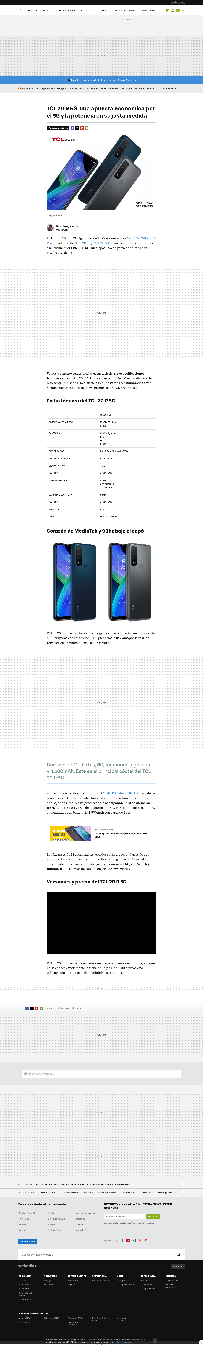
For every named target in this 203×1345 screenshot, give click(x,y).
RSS (140, 1240)
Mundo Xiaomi (25, 1299)
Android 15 (89, 1192)
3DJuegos (48, 1280)
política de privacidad (144, 1222)
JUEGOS (85, 10)
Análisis (51, 1212)
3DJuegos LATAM (51, 1318)
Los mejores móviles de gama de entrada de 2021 (121, 835)
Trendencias (146, 1280)
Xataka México (26, 1318)
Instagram (172, 10)
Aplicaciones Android (86, 1212)
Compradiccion (148, 1288)
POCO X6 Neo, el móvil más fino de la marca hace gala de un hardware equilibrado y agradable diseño (83, 1184)
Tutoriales (24, 1218)
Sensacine (73, 1280)
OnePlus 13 (147, 1192)
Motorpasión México (123, 1319)
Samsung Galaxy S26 (63, 88)
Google (51, 1224)
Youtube (178, 10)
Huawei (107, 88)
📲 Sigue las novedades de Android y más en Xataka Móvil (99, 80)
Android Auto (54, 1229)
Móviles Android (66, 1008)
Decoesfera (146, 1284)
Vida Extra (48, 1284)
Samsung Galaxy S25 (50, 1192)
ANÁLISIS (32, 10)
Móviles (141, 88)
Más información (124, 1342)
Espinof (71, 1284)
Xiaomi (118, 88)
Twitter (183, 10)
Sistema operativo (158, 88)
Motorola (130, 88)
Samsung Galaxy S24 (166, 1192)
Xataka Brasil (25, 1322)
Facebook (72, 128)
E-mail (86, 128)
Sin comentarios (59, 128)
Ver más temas (27, 1241)
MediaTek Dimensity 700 (121, 793)
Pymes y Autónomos (170, 1285)
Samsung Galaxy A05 (108, 1192)
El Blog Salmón (172, 1280)
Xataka (22, 1280)
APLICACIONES (66, 10)
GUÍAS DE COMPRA (125, 10)
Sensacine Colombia (73, 1323)
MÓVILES (47, 10)
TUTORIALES (102, 10)
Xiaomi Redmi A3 (72, 1192)
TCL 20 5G (101, 243)
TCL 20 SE (83, 243)
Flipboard (167, 10)
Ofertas (23, 1229)
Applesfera (24, 1288)
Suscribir (153, 1216)
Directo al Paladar (100, 1280)
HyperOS (46, 88)
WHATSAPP (148, 10)
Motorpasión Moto (125, 1284)
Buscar (178, 1254)
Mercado (80, 1218)
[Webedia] (178, 2)
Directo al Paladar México (100, 1319)
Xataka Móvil (25, 1284)
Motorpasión (123, 1280)
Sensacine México (76, 1318)
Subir (176, 1266)
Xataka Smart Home (25, 1294)
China (97, 88)
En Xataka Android (106, 830)
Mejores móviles (130, 1192)
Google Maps (84, 88)
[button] (67, 226)
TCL (81, 1008)
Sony (173, 88)
